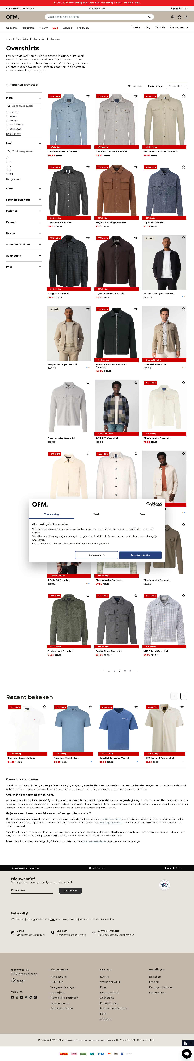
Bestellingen (156, 969)
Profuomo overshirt (111, 819)
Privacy (79, 1040)
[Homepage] (12, 17)
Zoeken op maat (22, 151)
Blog (148, 27)
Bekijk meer (13, 134)
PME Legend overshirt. (111, 822)
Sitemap (111, 1040)
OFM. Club (56, 982)
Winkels (160, 27)
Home (8, 39)
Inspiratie (29, 27)
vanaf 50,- (20, 8)
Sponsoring (107, 997)
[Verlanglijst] (179, 17)
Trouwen (83, 27)
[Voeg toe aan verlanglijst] (88, 95)
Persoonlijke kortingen (64, 997)
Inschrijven (70, 890)
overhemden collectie (94, 841)
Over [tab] (142, 514)
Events (136, 27)
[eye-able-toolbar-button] (185, 1043)
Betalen (154, 982)
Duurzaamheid (109, 992)
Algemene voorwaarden (95, 1040)
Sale (55, 27)
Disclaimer (70, 1040)
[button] (179, 17)
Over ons (105, 969)
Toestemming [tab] (51, 514)
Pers (103, 1013)
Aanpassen (95, 555)
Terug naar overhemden (24, 85)
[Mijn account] (173, 17)
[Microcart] (186, 17)
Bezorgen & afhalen (161, 987)
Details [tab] (97, 514)
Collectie (12, 27)
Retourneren (157, 992)
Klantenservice (179, 27)
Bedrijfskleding (109, 1003)
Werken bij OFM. (110, 982)
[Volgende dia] (184, 696)
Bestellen (155, 976)
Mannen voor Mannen (113, 1008)
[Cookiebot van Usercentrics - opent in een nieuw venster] (148, 504)
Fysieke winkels (97, 8)
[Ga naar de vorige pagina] (98, 671)
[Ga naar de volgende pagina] (136, 671)
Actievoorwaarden (61, 1008)
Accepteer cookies (140, 555)
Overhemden (39, 39)
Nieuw (44, 27)
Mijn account (58, 976)
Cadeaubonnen (60, 1003)
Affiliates (105, 1019)
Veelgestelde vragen (63, 987)
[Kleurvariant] (182, 296)
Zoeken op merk (22, 105)
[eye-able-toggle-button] (191, 1043)
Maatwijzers (57, 992)
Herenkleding (22, 39)
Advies (67, 27)
